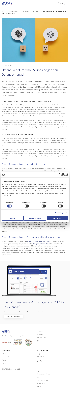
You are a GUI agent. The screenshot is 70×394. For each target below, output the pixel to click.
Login (61, 3)
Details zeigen (59, 212)
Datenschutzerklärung (43, 374)
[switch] (26, 205)
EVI (38, 341)
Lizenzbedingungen (42, 380)
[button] (67, 3)
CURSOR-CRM (41, 338)
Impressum (40, 371)
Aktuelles (4, 354)
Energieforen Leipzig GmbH (41, 244)
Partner (4, 360)
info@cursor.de (41, 354)
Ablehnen (13, 218)
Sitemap (39, 386)
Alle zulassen (57, 218)
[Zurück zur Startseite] (8, 3)
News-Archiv (5, 357)
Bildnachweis (41, 383)
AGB (38, 377)
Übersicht (40, 335)
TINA (38, 344)
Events (4, 363)
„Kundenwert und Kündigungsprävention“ (39, 241)
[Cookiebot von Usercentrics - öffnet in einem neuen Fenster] (60, 174)
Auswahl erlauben (35, 218)
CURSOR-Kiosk (41, 357)
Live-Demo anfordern (13, 316)
